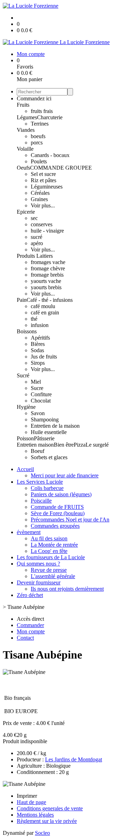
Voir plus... (43, 205)
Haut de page (31, 802)
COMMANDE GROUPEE (61, 168)
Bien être (64, 445)
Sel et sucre (43, 174)
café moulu (43, 306)
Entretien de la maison (55, 426)
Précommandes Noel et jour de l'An (70, 519)
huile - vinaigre (47, 231)
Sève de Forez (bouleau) (58, 513)
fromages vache (48, 262)
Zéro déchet (30, 595)
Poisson (25, 438)
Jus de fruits (44, 357)
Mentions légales (35, 815)
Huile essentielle (49, 432)
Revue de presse (49, 570)
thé (34, 319)
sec (34, 218)
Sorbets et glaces (49, 457)
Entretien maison (35, 445)
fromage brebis (47, 275)
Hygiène (26, 407)
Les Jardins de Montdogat (73, 759)
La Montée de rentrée (54, 545)
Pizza (80, 445)
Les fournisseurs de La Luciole (51, 557)
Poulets (39, 161)
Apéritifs (40, 338)
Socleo (42, 833)
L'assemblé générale (53, 576)
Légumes (27, 117)
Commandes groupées (55, 526)
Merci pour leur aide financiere (65, 475)
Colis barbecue (47, 488)
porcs (37, 142)
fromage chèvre (48, 268)
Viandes (26, 130)
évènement (29, 532)
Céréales (40, 193)
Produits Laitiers (35, 256)
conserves (41, 224)
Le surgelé (97, 445)
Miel (36, 382)
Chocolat (41, 401)
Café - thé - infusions (50, 300)
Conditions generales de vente (50, 808)
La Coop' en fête (49, 551)
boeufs (38, 136)
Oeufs (23, 168)
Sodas (37, 350)
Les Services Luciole (40, 482)
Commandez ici (34, 98)
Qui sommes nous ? (38, 564)
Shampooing (45, 419)
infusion (40, 325)
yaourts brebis (46, 287)
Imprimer (27, 796)
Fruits (23, 105)
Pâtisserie (44, 438)
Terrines (40, 124)
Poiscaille (41, 501)
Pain (22, 300)
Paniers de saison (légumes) (61, 494)
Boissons (27, 331)
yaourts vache (46, 281)
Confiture (41, 394)
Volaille (25, 149)
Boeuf (37, 451)
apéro (37, 243)
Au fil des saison (49, 538)
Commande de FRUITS (57, 507)
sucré (36, 237)
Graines (39, 199)
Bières (38, 344)
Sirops (38, 363)
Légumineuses (47, 187)
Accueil (25, 469)
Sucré (23, 375)
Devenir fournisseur (38, 582)
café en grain (45, 312)
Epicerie (26, 212)
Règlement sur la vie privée (47, 821)
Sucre (37, 388)
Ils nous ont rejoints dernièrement (67, 589)
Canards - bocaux (50, 155)
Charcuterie (50, 117)
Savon (38, 413)
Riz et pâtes (43, 180)
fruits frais (42, 111)
